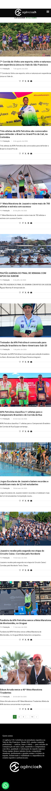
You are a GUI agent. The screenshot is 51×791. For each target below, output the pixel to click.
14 (32, 717)
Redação (6, 69)
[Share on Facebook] (22, 81)
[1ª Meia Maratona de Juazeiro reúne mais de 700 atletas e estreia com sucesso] (25, 181)
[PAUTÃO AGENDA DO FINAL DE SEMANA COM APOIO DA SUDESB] (25, 251)
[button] (5, 785)
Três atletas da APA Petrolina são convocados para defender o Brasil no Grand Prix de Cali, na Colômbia (24, 134)
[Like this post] (20, 81)
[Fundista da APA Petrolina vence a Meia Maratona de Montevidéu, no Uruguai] (25, 598)
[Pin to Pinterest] (28, 81)
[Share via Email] (31, 81)
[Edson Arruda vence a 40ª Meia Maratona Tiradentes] (25, 668)
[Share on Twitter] (25, 81)
